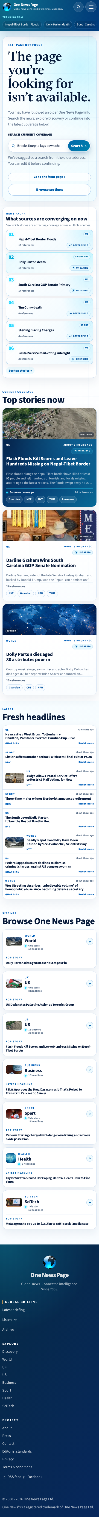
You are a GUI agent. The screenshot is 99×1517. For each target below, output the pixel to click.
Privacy (8, 1459)
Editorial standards (17, 1451)
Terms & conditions (17, 1467)
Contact (8, 1443)
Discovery (10, 1351)
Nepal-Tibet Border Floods (22, 24)
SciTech (32, 1202)
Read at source (86, 743)
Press (6, 1435)
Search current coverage (30, 134)
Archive (8, 1329)
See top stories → (20, 370)
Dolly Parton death (58, 24)
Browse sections (49, 189)
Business (33, 1070)
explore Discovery (50, 118)
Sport (30, 1113)
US (27, 1025)
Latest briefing (13, 1309)
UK (27, 983)
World (30, 941)
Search (79, 145)
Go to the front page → (49, 177)
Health (24, 1159)
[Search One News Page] (78, 7)
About (7, 1428)
